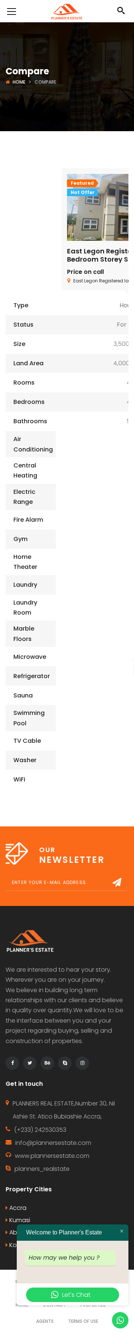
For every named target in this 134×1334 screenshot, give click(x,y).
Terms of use (83, 1321)
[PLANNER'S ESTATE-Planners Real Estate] (67, 11)
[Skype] (64, 1063)
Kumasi (19, 1220)
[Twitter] (29, 1063)
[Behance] (47, 1063)
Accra (17, 1208)
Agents (45, 1321)
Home (19, 82)
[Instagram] (82, 1063)
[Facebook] (12, 1063)
